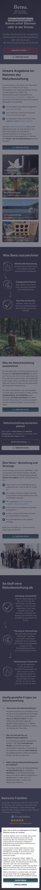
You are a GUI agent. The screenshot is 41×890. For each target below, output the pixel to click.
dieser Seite (25, 874)
